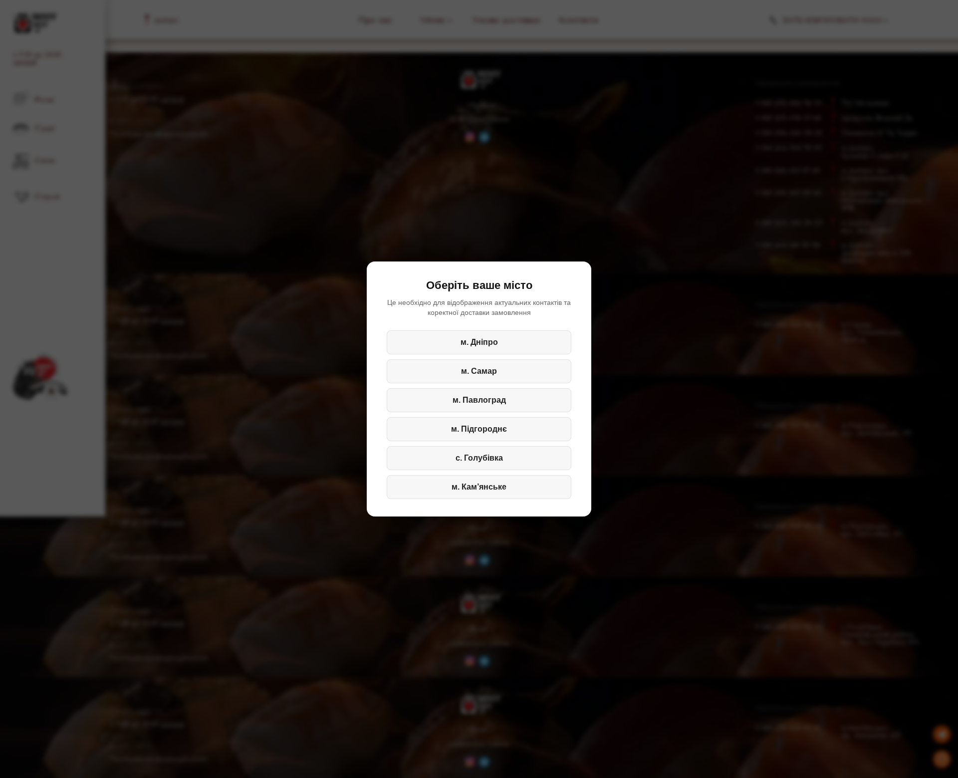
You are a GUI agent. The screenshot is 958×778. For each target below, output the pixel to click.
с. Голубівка (479, 458)
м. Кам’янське (479, 487)
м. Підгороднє (479, 429)
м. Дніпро (479, 342)
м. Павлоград (479, 400)
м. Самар (479, 371)
